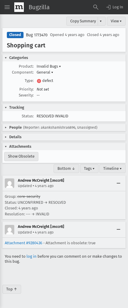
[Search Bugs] (96, 7)
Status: (28, 116)
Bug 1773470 (37, 35)
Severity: (26, 95)
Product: (26, 66)
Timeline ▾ (112, 168)
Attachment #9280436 (23, 243)
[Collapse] (118, 183)
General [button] (45, 72)
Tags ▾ (89, 168)
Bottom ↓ (66, 168)
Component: (23, 72)
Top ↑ (11, 289)
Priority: (26, 89)
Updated (25, 186)
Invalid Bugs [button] (49, 66)
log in (31, 256)
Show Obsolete (21, 156)
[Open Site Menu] (7, 7)
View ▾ (116, 21)
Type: (29, 80)
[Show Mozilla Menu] (19, 7)
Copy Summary (83, 21)
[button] (114, 7)
